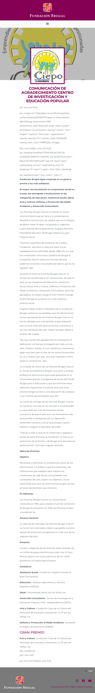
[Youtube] (90, 681)
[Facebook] (83, 681)
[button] (47, 23)
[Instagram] (77, 681)
